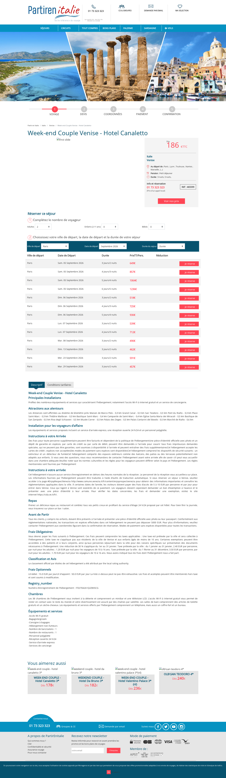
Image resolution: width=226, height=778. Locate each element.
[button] (36, 172)
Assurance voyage (36, 749)
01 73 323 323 (96, 10)
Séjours (49, 28)
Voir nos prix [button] (171, 201)
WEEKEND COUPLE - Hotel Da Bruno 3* (91, 679)
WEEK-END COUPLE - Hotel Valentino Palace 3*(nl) (134, 681)
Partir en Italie (33, 125)
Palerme (128, 28)
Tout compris (90, 28)
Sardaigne (150, 28)
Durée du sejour (149, 246)
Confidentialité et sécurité (39, 746)
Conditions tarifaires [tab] (59, 385)
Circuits (66, 28)
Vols (170, 28)
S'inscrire (113, 750)
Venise (51, 125)
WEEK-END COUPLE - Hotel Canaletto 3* (47, 679)
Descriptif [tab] (36, 385)
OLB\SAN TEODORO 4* (179, 674)
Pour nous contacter (37, 752)
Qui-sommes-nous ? (37, 740)
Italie (44, 125)
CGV (30, 743)
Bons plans (109, 28)
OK (108, 772)
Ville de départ (33, 246)
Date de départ (91, 246)
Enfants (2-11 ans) (93, 226)
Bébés (145, 226)
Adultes (30, 226)
